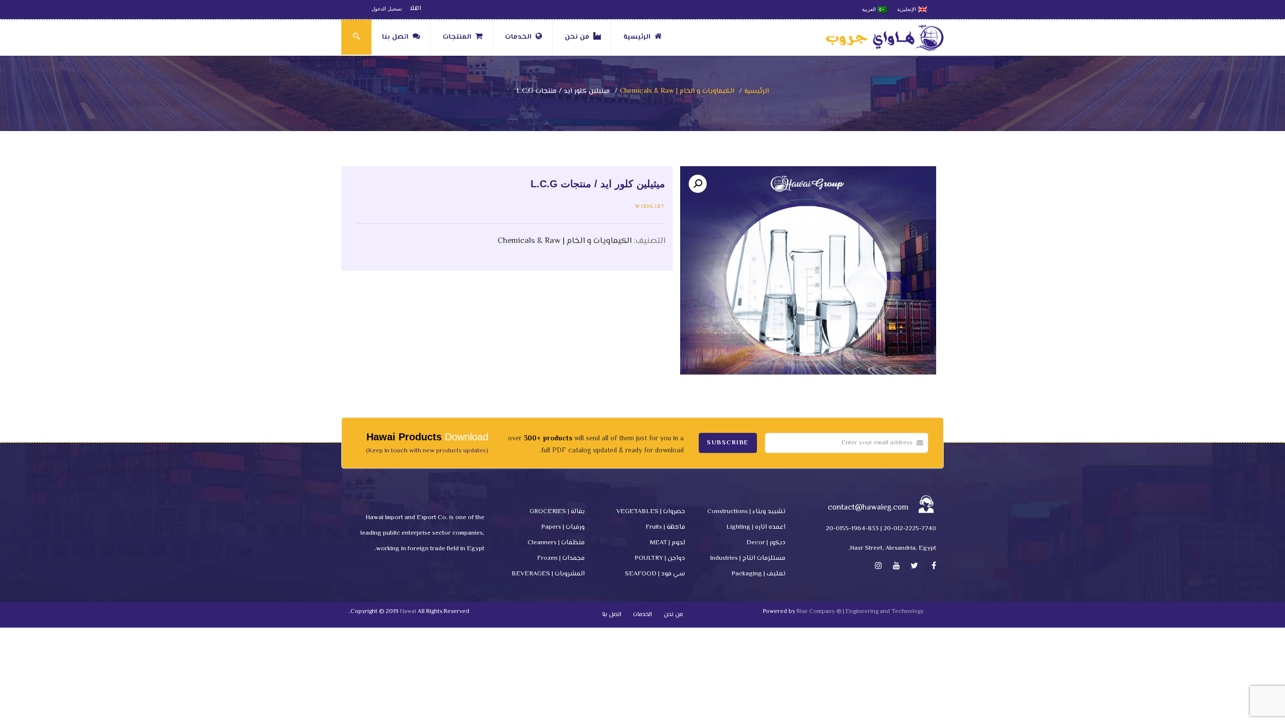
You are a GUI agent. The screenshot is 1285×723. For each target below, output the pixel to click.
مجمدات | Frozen (561, 558)
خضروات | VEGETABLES (650, 512)
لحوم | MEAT (667, 543)
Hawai (408, 612)
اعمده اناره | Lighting (756, 527)
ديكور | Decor (766, 543)
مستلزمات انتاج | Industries (748, 558)
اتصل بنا (395, 37)
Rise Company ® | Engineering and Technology (860, 612)
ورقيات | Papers (563, 527)
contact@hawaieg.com (868, 508)
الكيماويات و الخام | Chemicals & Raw (677, 91)
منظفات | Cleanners (556, 543)
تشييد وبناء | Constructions (746, 512)
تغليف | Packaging (758, 574)
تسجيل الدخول (386, 9)
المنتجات (457, 37)
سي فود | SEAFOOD (655, 574)
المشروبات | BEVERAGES (548, 574)
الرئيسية (637, 37)
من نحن (577, 37)
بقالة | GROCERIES (557, 512)
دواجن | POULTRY (659, 558)
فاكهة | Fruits (665, 527)
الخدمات (518, 37)
